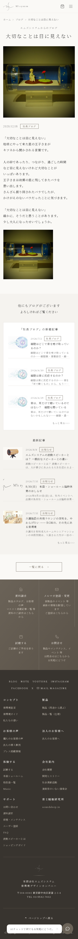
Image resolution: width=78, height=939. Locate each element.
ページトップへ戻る (41, 918)
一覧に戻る (39, 567)
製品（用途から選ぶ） (54, 707)
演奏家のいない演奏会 (54, 788)
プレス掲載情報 (12, 751)
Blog (13, 681)
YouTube (40, 681)
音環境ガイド (10, 714)
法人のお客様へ (51, 738)
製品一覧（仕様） (52, 714)
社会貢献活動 (49, 782)
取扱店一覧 (9, 782)
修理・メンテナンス (14, 819)
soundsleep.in (51, 806)
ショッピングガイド (14, 845)
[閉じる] (57, 928)
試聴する (8, 769)
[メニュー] (71, 6)
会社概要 (47, 769)
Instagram (60, 681)
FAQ (5, 832)
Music (7, 788)
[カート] (62, 6)
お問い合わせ (10, 806)
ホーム (7, 19)
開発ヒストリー (51, 776)
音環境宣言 (9, 707)
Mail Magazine (54, 688)
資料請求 (8, 813)
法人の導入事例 (12, 744)
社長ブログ (29, 126)
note (25, 681)
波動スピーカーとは (14, 838)
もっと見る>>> (61, 423)
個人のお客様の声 (13, 738)
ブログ (19, 19)
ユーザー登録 (10, 826)
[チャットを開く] (67, 928)
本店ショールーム (13, 776)
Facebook (19, 688)
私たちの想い (10, 720)
